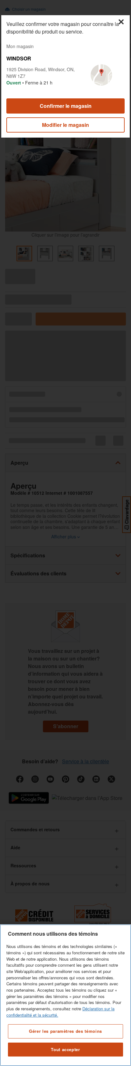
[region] (65, 995)
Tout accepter (65, 1049)
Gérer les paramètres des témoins (65, 1031)
